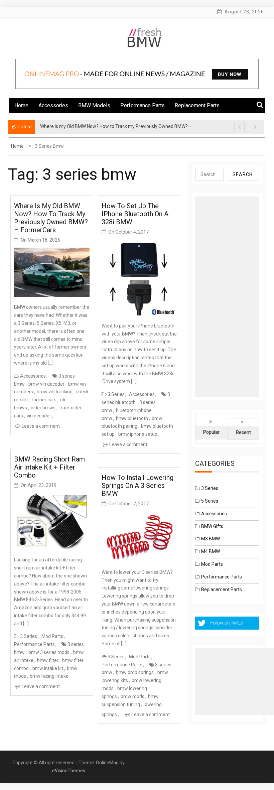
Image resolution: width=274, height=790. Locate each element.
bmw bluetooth (132, 418)
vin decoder (39, 415)
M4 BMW (210, 551)
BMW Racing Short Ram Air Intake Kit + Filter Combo (49, 467)
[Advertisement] (227, 296)
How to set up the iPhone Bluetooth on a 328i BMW (135, 214)
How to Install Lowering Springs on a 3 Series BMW (137, 486)
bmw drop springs (135, 672)
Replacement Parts (197, 105)
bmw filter (47, 660)
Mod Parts (52, 636)
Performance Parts (142, 105)
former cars (43, 399)
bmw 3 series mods (49, 652)
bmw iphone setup (137, 434)
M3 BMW (210, 538)
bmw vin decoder (46, 384)
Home (21, 105)
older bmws (43, 407)
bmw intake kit (47, 668)
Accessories (53, 105)
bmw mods (132, 696)
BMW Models (94, 105)
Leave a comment (41, 426)
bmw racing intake (49, 676)
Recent (243, 432)
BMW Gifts (212, 526)
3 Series (28, 636)
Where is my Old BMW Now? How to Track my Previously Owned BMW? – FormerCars (51, 218)
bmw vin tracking (55, 391)
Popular (211, 432)
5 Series (209, 501)
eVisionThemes (68, 770)
